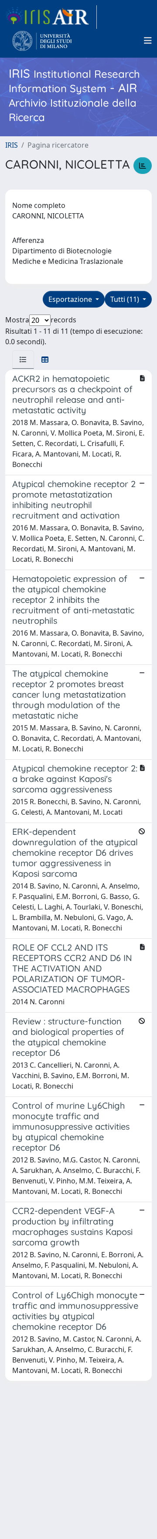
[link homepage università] (42, 40)
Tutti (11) (125, 299)
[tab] (23, 359)
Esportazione (71, 299)
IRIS (11, 145)
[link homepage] (51, 17)
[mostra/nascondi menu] (148, 40)
